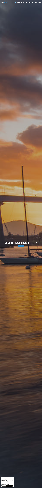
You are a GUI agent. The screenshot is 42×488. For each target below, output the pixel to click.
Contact (39, 2)
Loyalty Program (34, 2)
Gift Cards (29, 2)
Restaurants (22, 2)
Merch (26, 2)
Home (15, 2)
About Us (18, 2)
